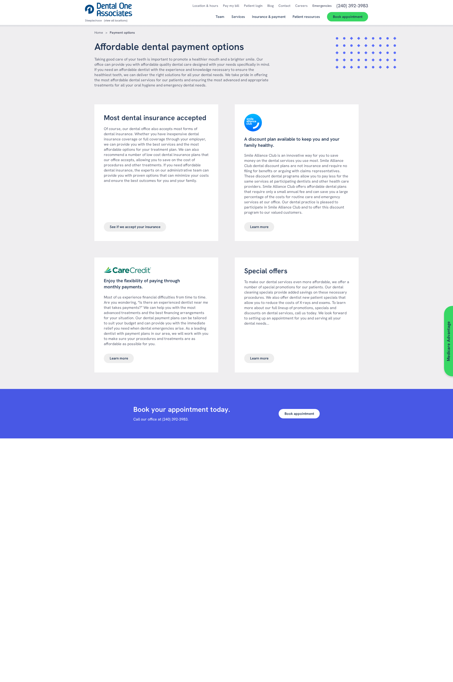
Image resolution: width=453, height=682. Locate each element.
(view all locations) (115, 20)
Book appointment (299, 413)
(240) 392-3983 (175, 419)
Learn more (259, 227)
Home (98, 32)
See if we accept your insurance (135, 227)
